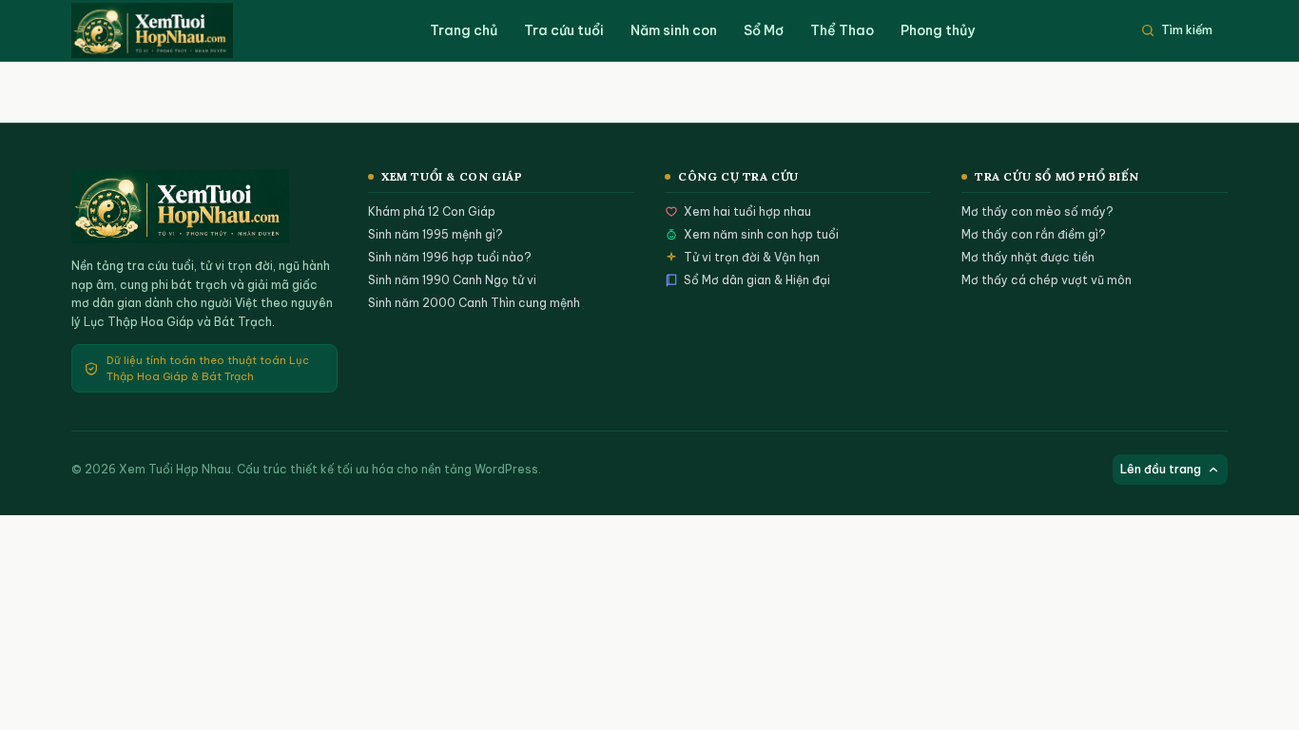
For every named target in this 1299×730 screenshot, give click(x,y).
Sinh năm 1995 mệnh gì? (435, 234)
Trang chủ (463, 30)
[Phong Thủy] (171, 30)
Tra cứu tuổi (564, 30)
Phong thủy (938, 30)
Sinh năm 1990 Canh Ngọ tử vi (452, 280)
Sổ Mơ (764, 30)
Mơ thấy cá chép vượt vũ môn (1046, 280)
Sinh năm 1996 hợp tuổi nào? (450, 257)
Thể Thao (842, 30)
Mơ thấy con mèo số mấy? (1037, 211)
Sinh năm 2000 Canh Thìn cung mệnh (474, 303)
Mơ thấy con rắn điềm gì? (1033, 234)
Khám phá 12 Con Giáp (431, 211)
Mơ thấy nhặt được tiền (1028, 257)
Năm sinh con (673, 30)
